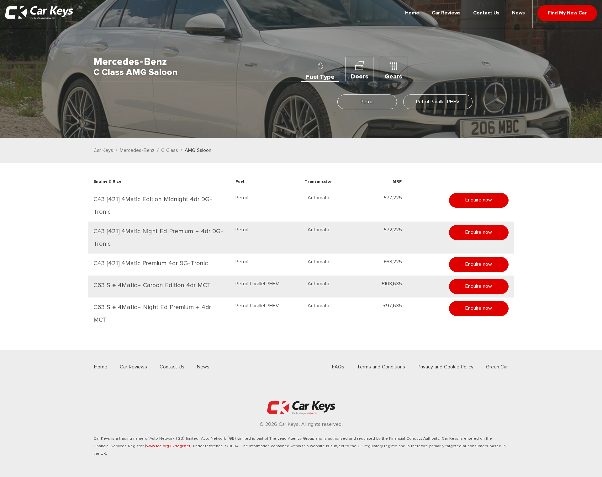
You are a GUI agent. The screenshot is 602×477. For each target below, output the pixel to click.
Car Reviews (446, 13)
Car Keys (103, 150)
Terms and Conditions (381, 367)
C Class (169, 150)
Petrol (367, 102)
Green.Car (497, 367)
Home (412, 13)
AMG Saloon (198, 150)
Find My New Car (567, 13)
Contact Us (486, 13)
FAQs (338, 367)
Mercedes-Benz (137, 150)
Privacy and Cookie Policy (445, 367)
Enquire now (478, 200)
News (518, 13)
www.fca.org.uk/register (168, 446)
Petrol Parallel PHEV (438, 102)
